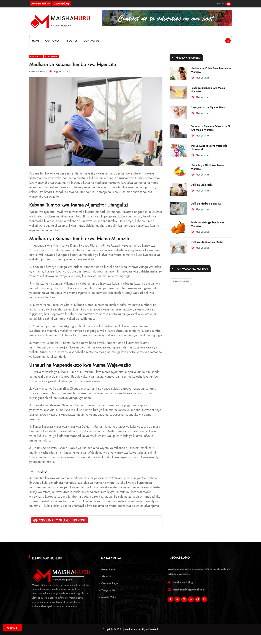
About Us (72, 40)
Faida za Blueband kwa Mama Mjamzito (208, 89)
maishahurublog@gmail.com (189, 590)
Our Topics (52, 40)
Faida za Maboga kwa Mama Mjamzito (207, 224)
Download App (61, 3)
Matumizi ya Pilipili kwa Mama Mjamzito (207, 167)
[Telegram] (197, 599)
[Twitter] (177, 599)
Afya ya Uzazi (36, 56)
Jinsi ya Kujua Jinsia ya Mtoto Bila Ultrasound (209, 147)
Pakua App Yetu (51, 56)
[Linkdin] (191, 599)
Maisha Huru (38, 71)
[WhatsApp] (184, 599)
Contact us (91, 40)
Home (35, 40)
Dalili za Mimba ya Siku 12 (206, 204)
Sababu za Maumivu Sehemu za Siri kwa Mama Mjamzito (211, 128)
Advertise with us (40, 3)
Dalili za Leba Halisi (202, 185)
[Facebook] (228, 3)
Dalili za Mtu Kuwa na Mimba (207, 242)
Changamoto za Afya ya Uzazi (208, 107)
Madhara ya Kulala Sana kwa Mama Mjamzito (211, 70)
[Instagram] (204, 599)
